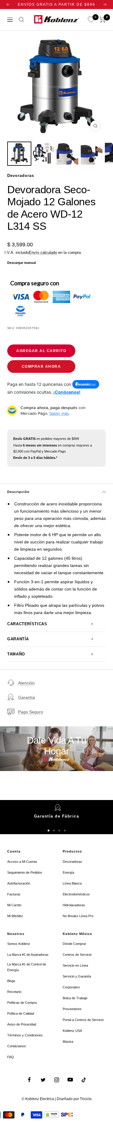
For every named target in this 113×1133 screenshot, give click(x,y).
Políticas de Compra (22, 1002)
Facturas (13, 894)
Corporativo (71, 987)
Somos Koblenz (18, 944)
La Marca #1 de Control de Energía (26, 967)
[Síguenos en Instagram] (56, 1080)
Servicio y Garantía (77, 976)
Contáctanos (16, 1046)
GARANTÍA (18, 639)
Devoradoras (72, 861)
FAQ (10, 1057)
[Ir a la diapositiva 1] (48, 830)
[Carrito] (102, 20)
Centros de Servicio (77, 954)
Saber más (59, 413)
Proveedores (72, 1009)
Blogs (11, 981)
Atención (26, 682)
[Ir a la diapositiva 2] (54, 830)
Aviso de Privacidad (21, 1024)
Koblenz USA (72, 1030)
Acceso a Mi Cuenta (22, 861)
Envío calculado (43, 252)
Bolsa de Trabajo (75, 998)
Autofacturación (18, 883)
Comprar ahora (41, 366)
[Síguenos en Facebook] (29, 1080)
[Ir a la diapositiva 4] (65, 830)
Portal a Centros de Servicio (83, 1020)
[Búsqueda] (21, 19)
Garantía (26, 697)
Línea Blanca (72, 883)
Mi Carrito (14, 905)
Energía (68, 872)
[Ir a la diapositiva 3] (59, 830)
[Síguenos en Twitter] (43, 1080)
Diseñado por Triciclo (74, 1099)
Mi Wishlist (15, 916)
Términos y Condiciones (25, 1035)
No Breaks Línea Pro (78, 916)
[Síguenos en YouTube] (70, 1080)
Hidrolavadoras (74, 905)
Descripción (18, 492)
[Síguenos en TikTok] (83, 1080)
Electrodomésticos (76, 894)
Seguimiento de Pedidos (24, 872)
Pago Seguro (30, 711)
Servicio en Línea (75, 965)
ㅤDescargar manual (21, 262)
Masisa (68, 1041)
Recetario (14, 992)
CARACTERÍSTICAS (27, 624)
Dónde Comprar (74, 944)
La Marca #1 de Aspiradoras (28, 954)
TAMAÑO (16, 654)
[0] (91, 19)
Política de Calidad (20, 1013)
